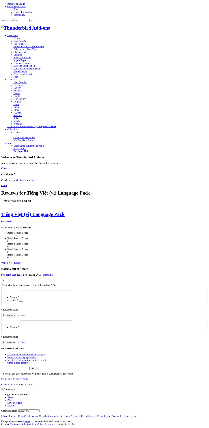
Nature (16, 107)
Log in (22, 3)
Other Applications (16, 6)
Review (14, 297)
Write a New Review (11, 262)
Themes (11, 79)
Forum (10, 405)
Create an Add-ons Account (14, 379)
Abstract (17, 90)
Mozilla (8, 221)
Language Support (22, 63)
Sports (16, 121)
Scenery (17, 112)
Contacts (17, 54)
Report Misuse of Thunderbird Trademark (101, 416)
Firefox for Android (22, 12)
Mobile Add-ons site (25, 180)
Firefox (17, 9)
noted (27, 421)
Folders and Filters (22, 57)
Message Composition (24, 65)
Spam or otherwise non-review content (26, 354)
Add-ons (40, 28)
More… (11, 143)
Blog (9, 400)
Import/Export (20, 60)
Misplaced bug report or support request (26, 360)
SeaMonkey (19, 14)
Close (4, 168)
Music (16, 104)
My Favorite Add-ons (23, 140)
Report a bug (130, 416)
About (10, 397)
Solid (16, 118)
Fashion (17, 96)
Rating (14, 300)
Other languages (9, 410)
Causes (16, 93)
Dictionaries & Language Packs (28, 145)
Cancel (22, 315)
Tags (15, 77)
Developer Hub (20, 151)
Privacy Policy (8, 416)
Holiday (17, 101)
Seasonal (17, 115)
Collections (12, 129)
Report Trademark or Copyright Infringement (40, 416)
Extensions (12, 35)
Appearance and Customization (28, 46)
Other (16, 110)
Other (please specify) (17, 363)
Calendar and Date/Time (25, 49)
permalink (48, 274)
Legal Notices (72, 416)
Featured (17, 38)
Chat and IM (19, 52)
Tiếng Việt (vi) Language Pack (33, 214)
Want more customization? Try (31, 126)
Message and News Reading (27, 68)
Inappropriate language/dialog (21, 357)
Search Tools (19, 148)
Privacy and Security (23, 74)
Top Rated (18, 43)
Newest (17, 88)
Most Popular (20, 41)
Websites (17, 123)
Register (11, 3)
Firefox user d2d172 (14, 274)
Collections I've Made (24, 137)
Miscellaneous (20, 71)
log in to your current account (18, 384)
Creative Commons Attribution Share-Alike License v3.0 (29, 424)
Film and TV (19, 99)
